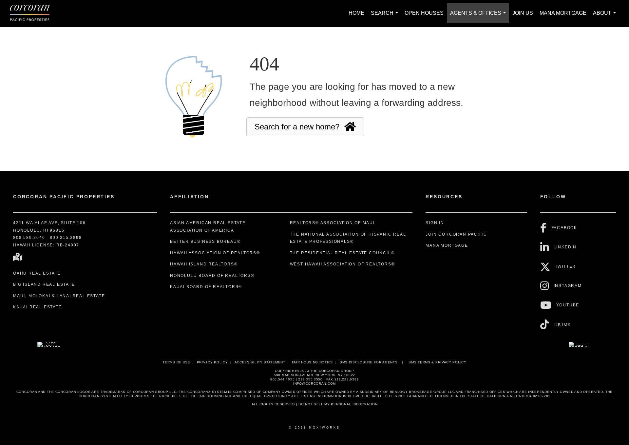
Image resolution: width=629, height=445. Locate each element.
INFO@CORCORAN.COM (314, 383)
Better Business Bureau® (205, 241)
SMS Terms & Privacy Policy (437, 362)
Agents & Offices (479, 16)
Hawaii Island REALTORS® (204, 264)
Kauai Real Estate (37, 307)
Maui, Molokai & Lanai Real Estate (59, 296)
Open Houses (424, 13)
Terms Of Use (176, 362)
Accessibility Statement (260, 362)
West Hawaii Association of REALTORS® (342, 264)
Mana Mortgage (563, 13)
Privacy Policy (212, 362)
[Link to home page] (33, 13)
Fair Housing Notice (312, 362)
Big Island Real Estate (44, 284)
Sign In (435, 223)
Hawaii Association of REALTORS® (215, 253)
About (606, 16)
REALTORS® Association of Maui (332, 223)
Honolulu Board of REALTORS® (212, 275)
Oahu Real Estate (37, 273)
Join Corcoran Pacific (456, 234)
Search (386, 16)
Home (356, 13)
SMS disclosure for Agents (369, 362)
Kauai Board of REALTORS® (206, 286)
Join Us (522, 13)
